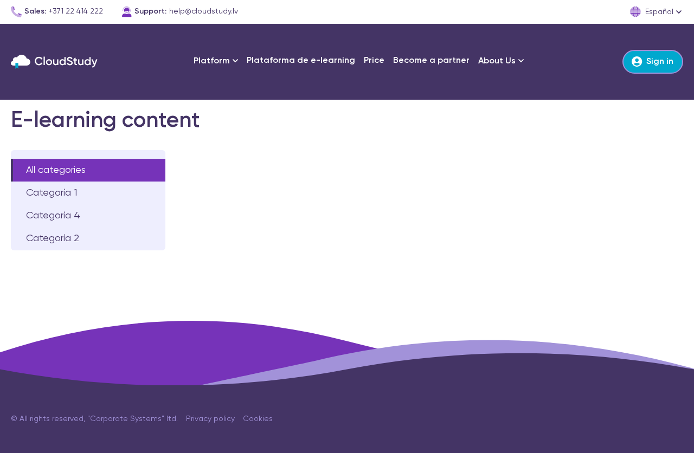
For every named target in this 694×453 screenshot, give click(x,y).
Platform (212, 61)
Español (659, 12)
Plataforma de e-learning (301, 60)
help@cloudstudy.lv (203, 11)
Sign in (659, 61)
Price (374, 60)
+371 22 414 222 (76, 11)
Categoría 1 (51, 193)
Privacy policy (210, 419)
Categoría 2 (52, 238)
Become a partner (431, 60)
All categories (56, 170)
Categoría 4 (53, 216)
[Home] (54, 62)
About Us (497, 61)
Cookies (258, 419)
